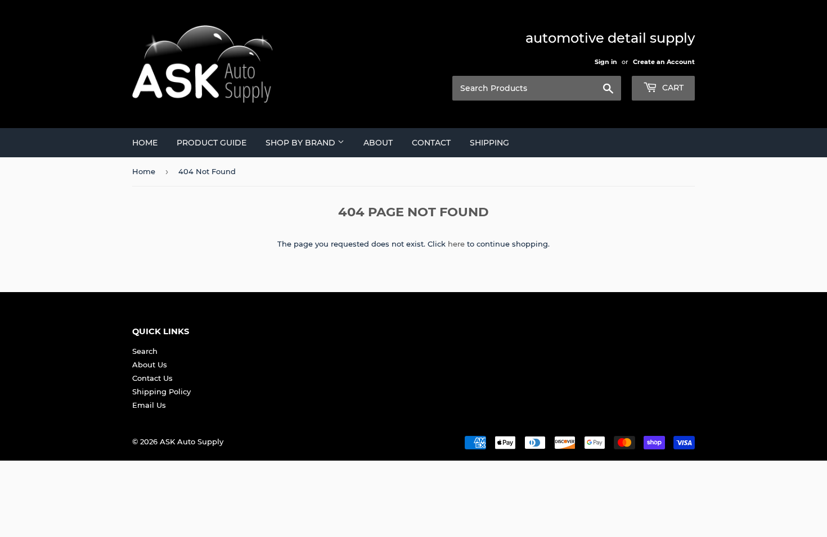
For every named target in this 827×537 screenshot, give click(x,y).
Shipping (489, 143)
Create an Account (664, 62)
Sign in (606, 62)
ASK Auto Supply (191, 441)
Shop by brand (302, 143)
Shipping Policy (161, 391)
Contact (431, 143)
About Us (149, 364)
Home (145, 143)
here (456, 243)
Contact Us (152, 378)
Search (145, 351)
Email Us (149, 405)
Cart (672, 88)
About (378, 143)
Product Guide (211, 143)
